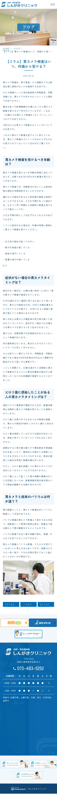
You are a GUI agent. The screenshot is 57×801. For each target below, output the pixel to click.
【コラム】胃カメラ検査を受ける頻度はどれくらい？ (46, 604)
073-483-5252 (30, 668)
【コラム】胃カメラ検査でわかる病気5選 (11, 604)
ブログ (16, 48)
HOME (6, 48)
